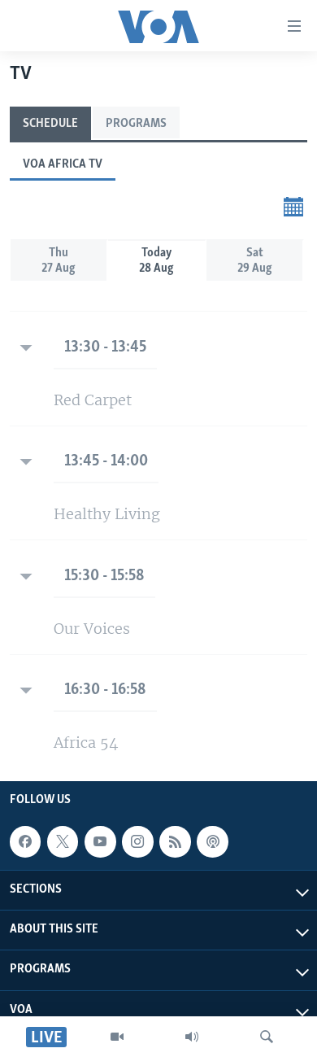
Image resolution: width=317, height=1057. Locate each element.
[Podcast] (212, 841)
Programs (136, 123)
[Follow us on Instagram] (137, 841)
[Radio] (191, 1036)
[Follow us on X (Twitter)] (62, 841)
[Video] (117, 1036)
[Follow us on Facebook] (25, 841)
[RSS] (174, 841)
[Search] (266, 1036)
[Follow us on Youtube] (100, 841)
